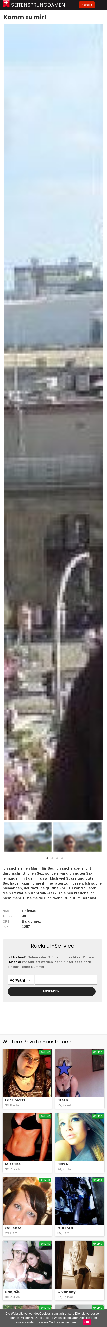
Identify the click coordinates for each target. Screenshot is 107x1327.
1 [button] (47, 859)
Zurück (87, 5)
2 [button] (52, 859)
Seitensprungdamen (38, 4)
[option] (28, 837)
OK (87, 1322)
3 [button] (57, 859)
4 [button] (62, 859)
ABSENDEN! (52, 991)
